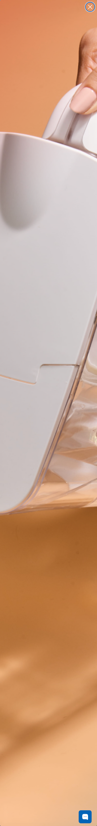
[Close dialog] (90, 7)
